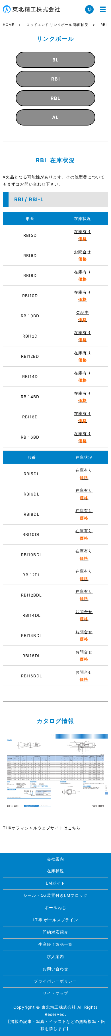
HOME (8, 24)
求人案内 (55, 956)
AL (55, 117)
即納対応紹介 (56, 932)
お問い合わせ (56, 968)
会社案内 (55, 858)
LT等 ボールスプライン (55, 919)
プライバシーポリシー (55, 981)
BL (55, 60)
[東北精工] (55, 770)
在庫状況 (55, 870)
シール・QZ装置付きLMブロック (55, 895)
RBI (55, 79)
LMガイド (55, 883)
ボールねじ (55, 907)
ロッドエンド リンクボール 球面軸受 (57, 24)
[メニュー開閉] (103, 9)
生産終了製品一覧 (55, 944)
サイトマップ (56, 993)
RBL (55, 98)
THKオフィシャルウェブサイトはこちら (42, 827)
